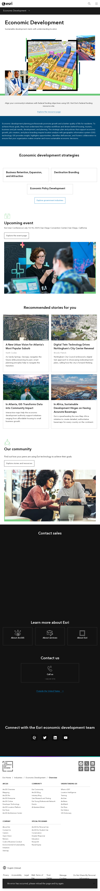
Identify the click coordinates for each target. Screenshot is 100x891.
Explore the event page (16, 235)
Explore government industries (50, 200)
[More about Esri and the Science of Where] (8, 766)
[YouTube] (92, 768)
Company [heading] (6, 821)
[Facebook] (81, 763)
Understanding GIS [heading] (69, 783)
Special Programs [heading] (39, 821)
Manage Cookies (63, 877)
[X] (86, 763)
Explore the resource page (49, 112)
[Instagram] (86, 768)
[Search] (89, 3)
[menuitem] (17, 789)
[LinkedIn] (92, 763)
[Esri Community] (81, 768)
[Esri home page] (7, 4)
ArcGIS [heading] (5, 783)
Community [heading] (37, 783)
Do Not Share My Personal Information (84, 877)
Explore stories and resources (19, 463)
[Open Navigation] (96, 3)
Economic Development (14, 11)
